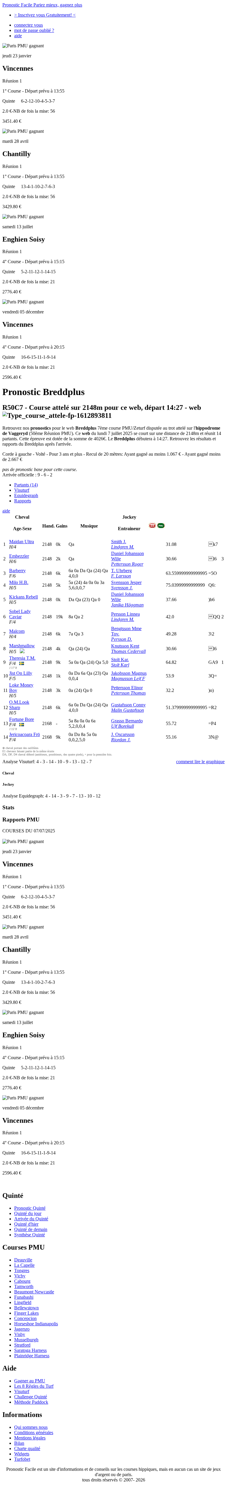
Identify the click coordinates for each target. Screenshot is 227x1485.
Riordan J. (121, 739)
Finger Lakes (26, 1313)
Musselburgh (26, 1339)
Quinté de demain (30, 1229)
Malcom (17, 631)
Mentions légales (30, 1437)
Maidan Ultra (21, 541)
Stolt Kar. (120, 659)
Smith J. (118, 541)
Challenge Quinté (30, 1396)
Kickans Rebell (23, 596)
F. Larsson (121, 575)
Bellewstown (26, 1307)
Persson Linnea (125, 614)
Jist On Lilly (20, 673)
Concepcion (25, 1318)
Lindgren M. (122, 546)
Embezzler (19, 556)
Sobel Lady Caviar (20, 614)
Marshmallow (22, 645)
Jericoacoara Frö (24, 734)
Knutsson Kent (125, 645)
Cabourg (22, 1281)
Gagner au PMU (29, 1380)
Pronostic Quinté (30, 1208)
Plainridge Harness (31, 1355)
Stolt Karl (120, 664)
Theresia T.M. (22, 658)
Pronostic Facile (42, 4)
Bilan (19, 1443)
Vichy (19, 1275)
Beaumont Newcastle (34, 1291)
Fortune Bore (21, 719)
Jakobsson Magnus (129, 673)
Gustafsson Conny (128, 704)
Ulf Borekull (122, 726)
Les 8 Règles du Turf (33, 1386)
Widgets (21, 1453)
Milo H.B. (18, 582)
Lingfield (22, 1302)
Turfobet (22, 1459)
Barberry (17, 570)
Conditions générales (33, 1432)
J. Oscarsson (122, 734)
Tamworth (23, 1286)
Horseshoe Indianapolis (36, 1323)
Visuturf (21, 490)
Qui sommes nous (31, 1427)
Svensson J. (122, 587)
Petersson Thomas (128, 692)
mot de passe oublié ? (34, 30)
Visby (19, 1334)
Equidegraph (26, 495)
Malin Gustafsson (127, 710)
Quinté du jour (27, 1213)
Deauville (23, 1259)
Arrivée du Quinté (31, 1218)
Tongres (21, 1270)
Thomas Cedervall (128, 651)
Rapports (22, 500)
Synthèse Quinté (29, 1234)
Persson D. (121, 639)
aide (18, 35)
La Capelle (24, 1265)
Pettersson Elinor (127, 687)
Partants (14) (26, 484)
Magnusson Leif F (128, 678)
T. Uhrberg (121, 570)
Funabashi (23, 1297)
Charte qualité (27, 1448)
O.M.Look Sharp (19, 705)
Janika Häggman (127, 604)
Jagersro (22, 1329)
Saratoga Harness (30, 1350)
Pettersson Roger (127, 564)
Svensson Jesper (126, 582)
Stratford (22, 1345)
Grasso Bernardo (127, 720)
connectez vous (28, 25)
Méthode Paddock (31, 1402)
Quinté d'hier (26, 1224)
